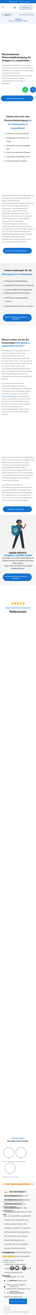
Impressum (7, 1307)
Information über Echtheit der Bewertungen (16, 1312)
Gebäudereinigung (8, 396)
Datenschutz (7, 1309)
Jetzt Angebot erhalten (16, 1293)
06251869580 (26, 1)
